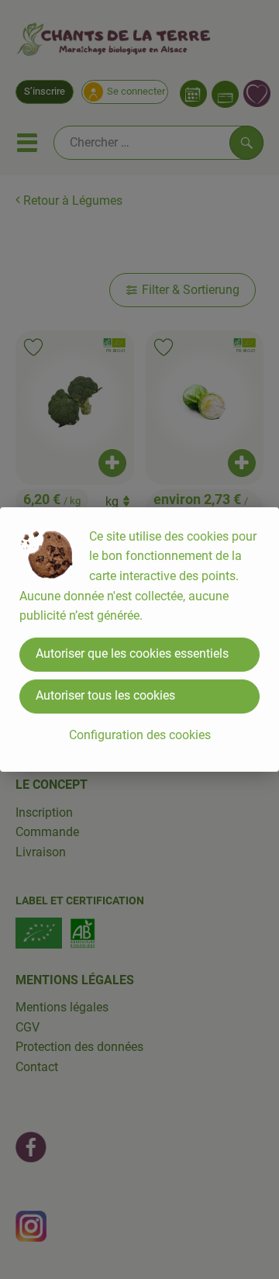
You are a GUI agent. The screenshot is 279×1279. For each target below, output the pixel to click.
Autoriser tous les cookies (105, 695)
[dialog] (139, 639)
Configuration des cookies (140, 735)
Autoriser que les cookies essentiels (132, 653)
